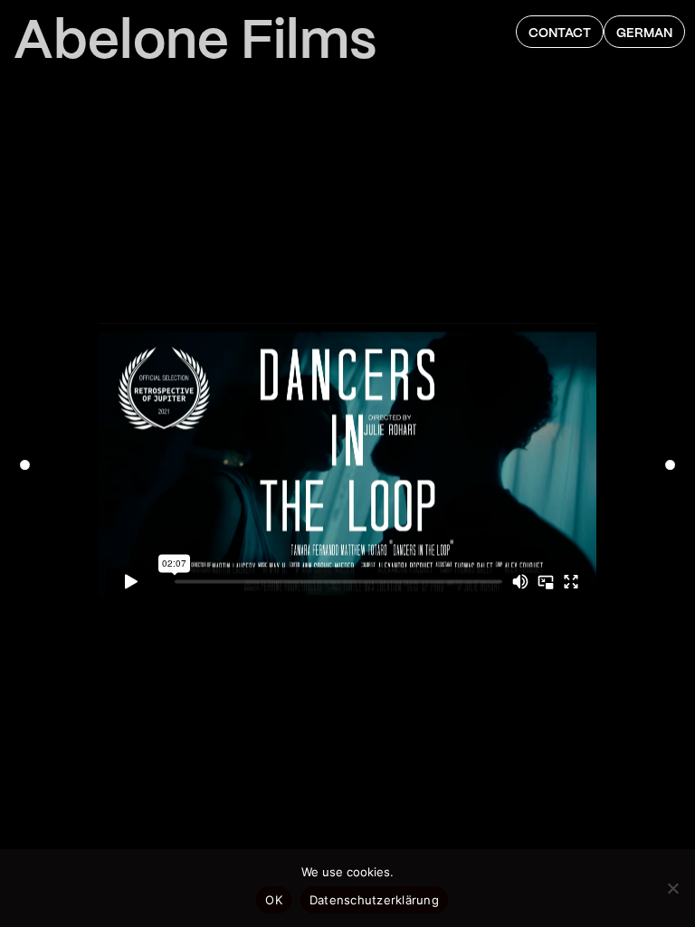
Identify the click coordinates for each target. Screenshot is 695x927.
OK (273, 900)
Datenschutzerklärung (374, 900)
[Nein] (672, 888)
